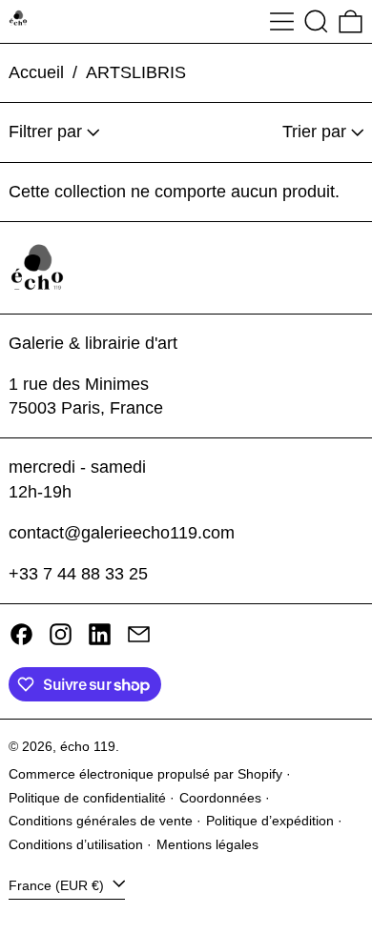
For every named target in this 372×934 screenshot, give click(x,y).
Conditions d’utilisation (76, 844)
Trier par (314, 131)
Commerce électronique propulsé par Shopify (145, 774)
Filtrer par (45, 131)
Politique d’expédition (270, 820)
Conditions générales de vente (101, 820)
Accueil (36, 72)
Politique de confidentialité (87, 797)
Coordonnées (220, 797)
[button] (316, 21)
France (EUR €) (58, 885)
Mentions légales (207, 844)
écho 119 (87, 746)
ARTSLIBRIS (136, 72)
